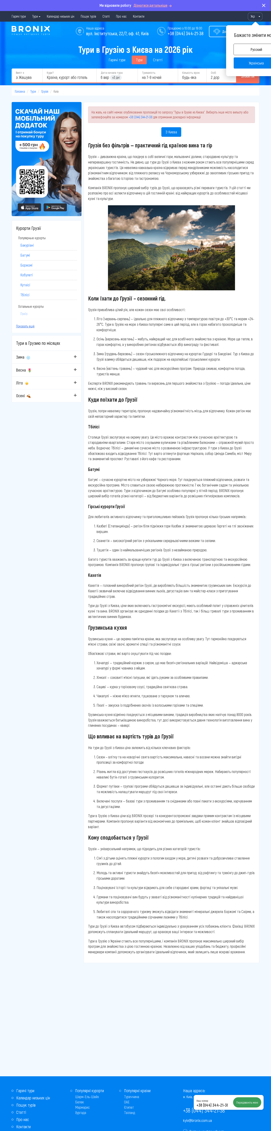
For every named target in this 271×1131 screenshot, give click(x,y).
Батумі (25, 255)
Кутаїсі (25, 284)
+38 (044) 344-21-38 (185, 33)
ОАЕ (127, 1102)
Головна (20, 91)
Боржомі (26, 265)
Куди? (50, 72)
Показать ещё (25, 326)
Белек (79, 1102)
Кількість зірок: (191, 72)
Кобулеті (26, 275)
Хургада (80, 1112)
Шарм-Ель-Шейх (87, 1096)
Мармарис (82, 1107)
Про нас (121, 16)
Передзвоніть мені (247, 1102)
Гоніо (24, 313)
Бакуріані (27, 245)
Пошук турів (88, 16)
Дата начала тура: (112, 72)
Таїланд (129, 1112)
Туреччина (131, 1096)
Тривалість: (149, 72)
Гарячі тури (19, 16)
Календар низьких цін (60, 16)
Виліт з (20, 72)
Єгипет (129, 1107)
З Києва (171, 132)
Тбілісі (25, 294)
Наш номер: (202, 1100)
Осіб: (213, 72)
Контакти (138, 16)
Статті (106, 16)
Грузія (44, 91)
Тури (35, 16)
